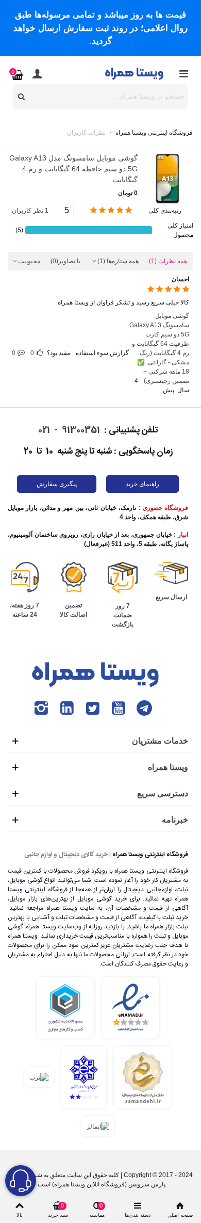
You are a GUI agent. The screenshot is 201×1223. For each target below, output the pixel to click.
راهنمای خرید (142, 484)
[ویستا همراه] (135, 73)
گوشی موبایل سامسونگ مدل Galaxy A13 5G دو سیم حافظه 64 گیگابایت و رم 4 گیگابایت (73, 169)
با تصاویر (65, 261)
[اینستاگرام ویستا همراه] (41, 708)
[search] (21, 96)
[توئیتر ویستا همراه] (92, 708)
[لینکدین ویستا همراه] (67, 708)
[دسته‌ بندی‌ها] (183, 74)
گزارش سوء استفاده (102, 353)
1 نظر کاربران (30, 210)
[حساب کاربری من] (37, 74)
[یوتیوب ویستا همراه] (118, 708)
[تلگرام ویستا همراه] (144, 708)
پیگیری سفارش (57, 484)
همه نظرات (168, 261)
